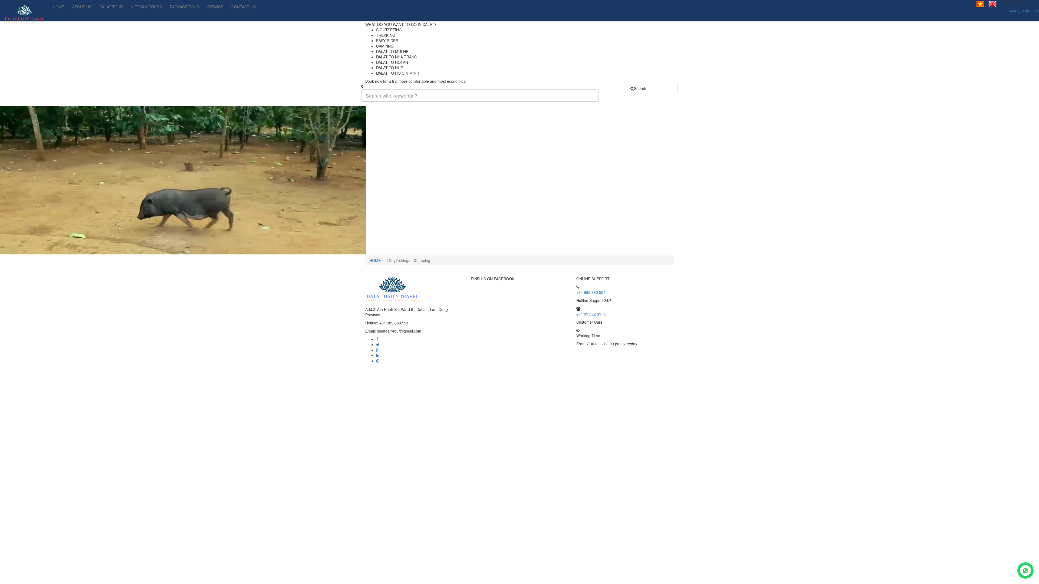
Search (640, 88)
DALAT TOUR (111, 6)
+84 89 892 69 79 (591, 314)
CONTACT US (243, 6)
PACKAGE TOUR (184, 6)
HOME (58, 6)
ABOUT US (81, 6)
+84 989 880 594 (1024, 11)
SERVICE (215, 6)
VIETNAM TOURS (146, 6)
